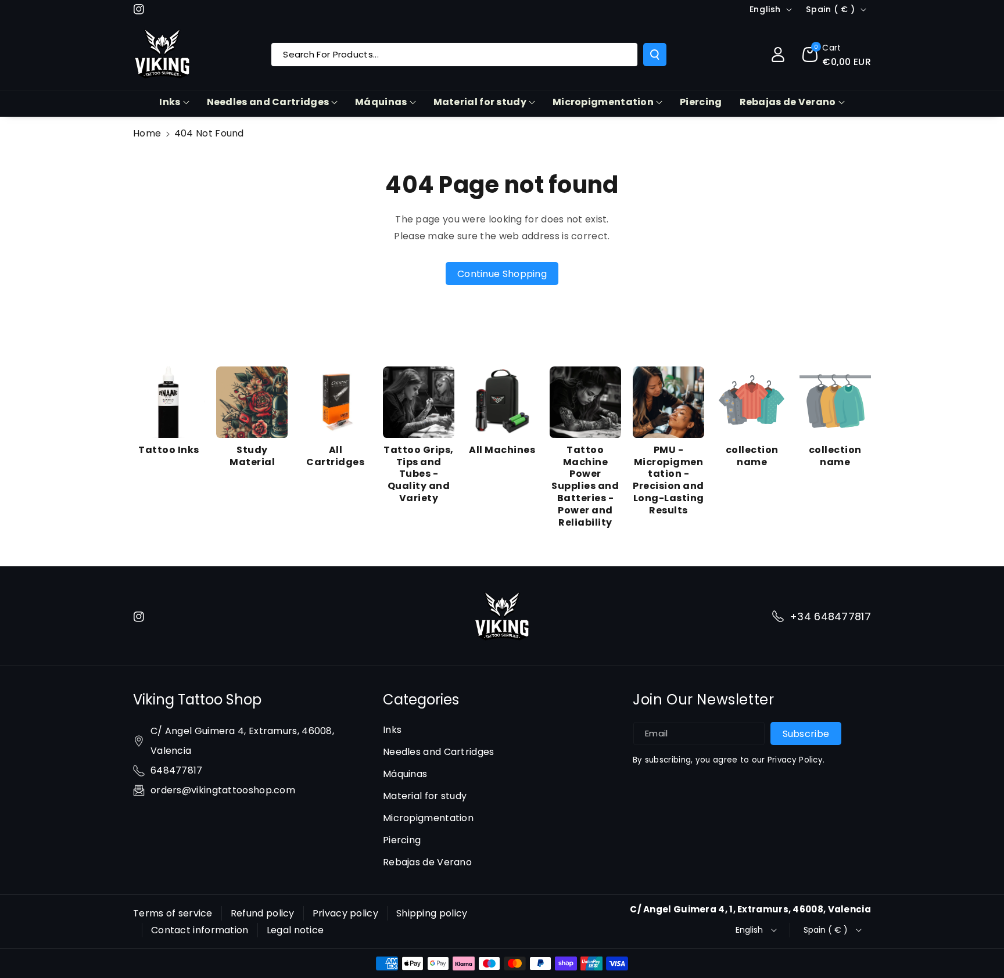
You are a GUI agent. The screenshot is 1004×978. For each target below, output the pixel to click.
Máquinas (381, 102)
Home (147, 133)
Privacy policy (345, 913)
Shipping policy (432, 913)
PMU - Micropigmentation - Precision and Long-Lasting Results (668, 480)
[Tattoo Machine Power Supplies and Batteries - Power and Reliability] (585, 402)
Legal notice (295, 930)
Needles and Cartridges (268, 102)
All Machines (502, 450)
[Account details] (778, 54)
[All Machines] (501, 402)
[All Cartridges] (335, 402)
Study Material (252, 456)
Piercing (402, 840)
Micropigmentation (603, 102)
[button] (836, 54)
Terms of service (173, 913)
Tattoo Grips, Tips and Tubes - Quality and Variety (418, 474)
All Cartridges (335, 456)
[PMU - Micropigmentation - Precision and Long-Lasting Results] (668, 402)
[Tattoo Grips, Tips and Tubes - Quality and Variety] (418, 402)
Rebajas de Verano (788, 102)
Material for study (479, 102)
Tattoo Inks (168, 450)
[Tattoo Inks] (169, 402)
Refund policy (263, 913)
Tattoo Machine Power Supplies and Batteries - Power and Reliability (585, 486)
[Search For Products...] (654, 54)
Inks (169, 102)
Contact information (200, 930)
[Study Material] (252, 402)
